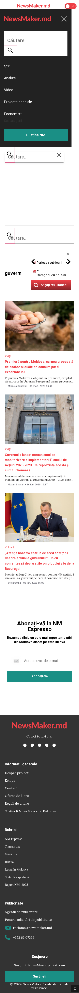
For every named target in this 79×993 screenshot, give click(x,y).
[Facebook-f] (25, 745)
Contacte (12, 788)
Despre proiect (17, 773)
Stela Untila (14, 582)
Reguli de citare (17, 803)
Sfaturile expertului (17, 877)
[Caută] (10, 236)
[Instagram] (39, 745)
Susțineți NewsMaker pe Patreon (30, 811)
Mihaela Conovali (17, 386)
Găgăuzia (11, 854)
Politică (9, 547)
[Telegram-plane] (54, 745)
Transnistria (12, 846)
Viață (8, 356)
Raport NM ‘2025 (16, 884)
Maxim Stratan (16, 484)
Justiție (9, 862)
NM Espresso (13, 839)
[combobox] (39, 238)
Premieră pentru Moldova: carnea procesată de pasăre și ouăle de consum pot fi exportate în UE (39, 367)
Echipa (10, 780)
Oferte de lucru (17, 796)
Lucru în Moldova (16, 869)
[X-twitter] (32, 745)
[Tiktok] (46, 745)
